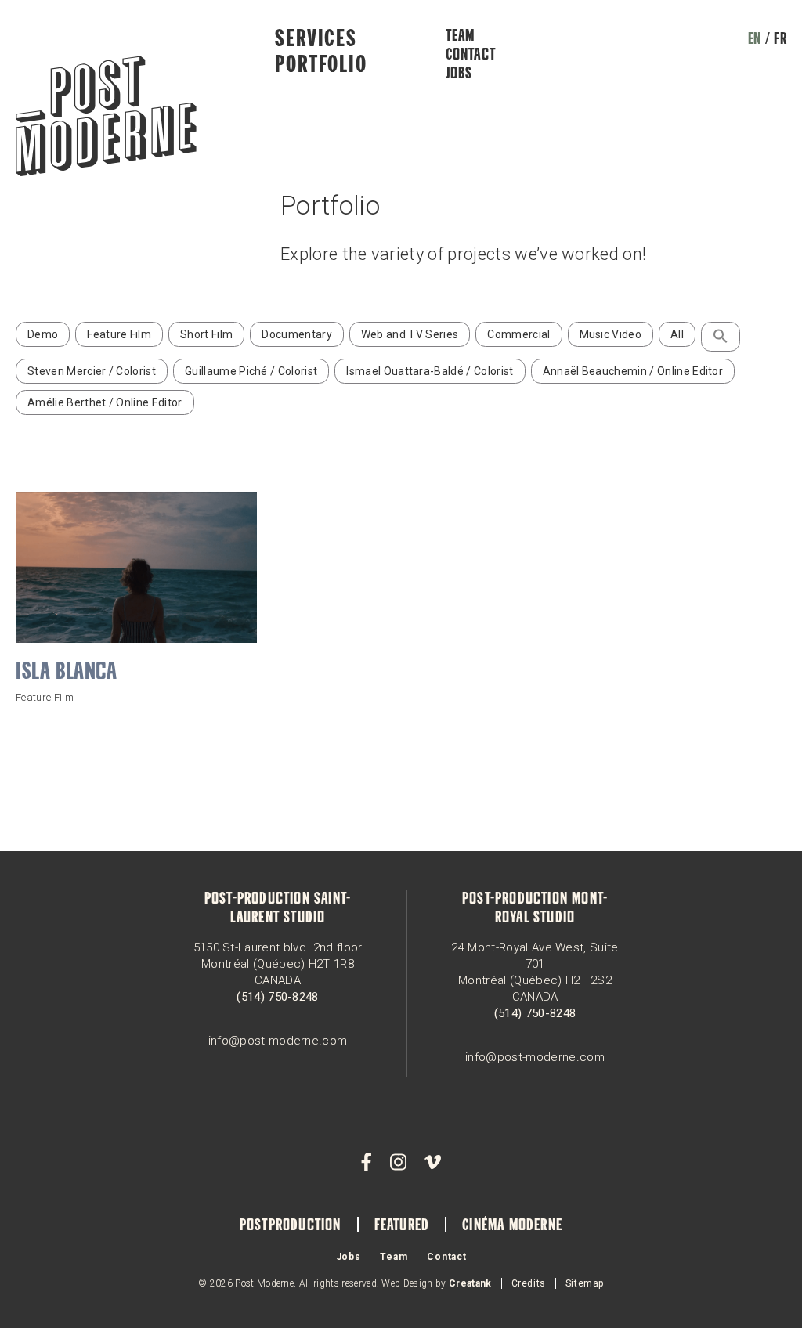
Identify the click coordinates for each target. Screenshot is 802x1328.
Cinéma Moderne (512, 1226)
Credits (528, 1283)
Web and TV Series (409, 334)
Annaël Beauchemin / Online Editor (633, 371)
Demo (42, 334)
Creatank (470, 1283)
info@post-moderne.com (278, 1041)
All (677, 334)
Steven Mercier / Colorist (91, 371)
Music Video (611, 334)
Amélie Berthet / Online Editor (104, 402)
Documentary (297, 334)
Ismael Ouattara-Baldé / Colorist (429, 371)
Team (460, 37)
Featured (402, 1226)
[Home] (106, 118)
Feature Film (119, 334)
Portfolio (321, 66)
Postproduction (290, 1226)
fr (780, 40)
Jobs (459, 74)
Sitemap (584, 1283)
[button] (720, 337)
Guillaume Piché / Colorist (251, 371)
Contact (471, 55)
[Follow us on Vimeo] (432, 1163)
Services (315, 40)
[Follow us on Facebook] (366, 1163)
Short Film (206, 334)
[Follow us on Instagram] (398, 1163)
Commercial (518, 334)
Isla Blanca (66, 672)
